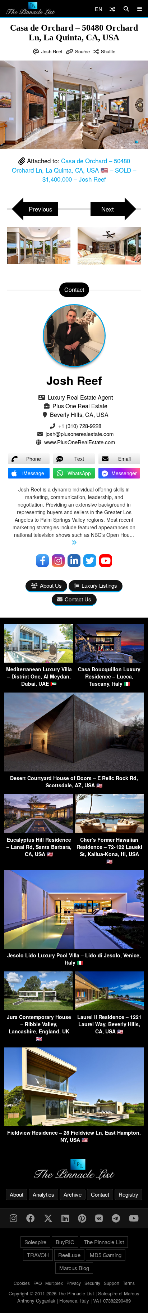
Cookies (22, 1283)
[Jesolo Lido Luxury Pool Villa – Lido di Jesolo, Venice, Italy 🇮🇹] (74, 946)
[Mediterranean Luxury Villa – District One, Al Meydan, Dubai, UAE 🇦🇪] (38, 660)
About (16, 1194)
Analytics (43, 1194)
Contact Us (78, 599)
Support (111, 1283)
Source (82, 51)
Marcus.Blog (74, 1268)
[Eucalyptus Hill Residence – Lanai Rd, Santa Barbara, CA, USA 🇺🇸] (38, 830)
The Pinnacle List (104, 1242)
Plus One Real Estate (79, 406)
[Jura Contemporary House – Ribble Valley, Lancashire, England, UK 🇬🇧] (38, 1008)
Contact (100, 1194)
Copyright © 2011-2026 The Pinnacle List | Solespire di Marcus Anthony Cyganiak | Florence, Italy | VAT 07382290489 (74, 1297)
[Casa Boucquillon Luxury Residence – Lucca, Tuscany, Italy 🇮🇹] (109, 660)
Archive (73, 1194)
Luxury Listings (99, 585)
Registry (128, 1194)
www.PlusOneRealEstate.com (79, 442)
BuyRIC (65, 1242)
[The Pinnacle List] (74, 1169)
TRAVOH (38, 1255)
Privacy (73, 1283)
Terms (129, 1283)
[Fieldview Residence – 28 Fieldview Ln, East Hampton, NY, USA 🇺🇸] (74, 1123)
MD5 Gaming (105, 1255)
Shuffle (108, 51)
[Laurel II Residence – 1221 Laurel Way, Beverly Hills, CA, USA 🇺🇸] (109, 1008)
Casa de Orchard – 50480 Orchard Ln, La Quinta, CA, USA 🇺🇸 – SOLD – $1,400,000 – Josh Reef (74, 169)
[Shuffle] (112, 9)
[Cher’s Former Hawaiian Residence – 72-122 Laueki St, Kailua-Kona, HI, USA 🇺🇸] (109, 830)
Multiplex (54, 1283)
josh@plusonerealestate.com (80, 433)
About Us (51, 585)
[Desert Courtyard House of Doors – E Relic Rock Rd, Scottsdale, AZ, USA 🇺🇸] (74, 769)
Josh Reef (52, 51)
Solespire (35, 1242)
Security (92, 1283)
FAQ (37, 1283)
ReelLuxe (69, 1255)
